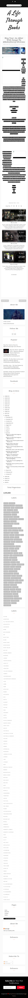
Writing (16, 596)
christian (13, 521)
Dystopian (6, 532)
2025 (6, 398)
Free (4, 710)
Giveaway (6, 537)
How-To (11, 548)
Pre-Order (17, 569)
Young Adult (7, 605)
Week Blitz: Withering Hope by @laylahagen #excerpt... (12, 452)
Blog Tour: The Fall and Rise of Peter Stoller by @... (15, 467)
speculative (18, 582)
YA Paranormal (15, 600)
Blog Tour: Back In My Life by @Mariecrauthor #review (12, 444)
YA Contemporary (8, 598)
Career (6, 519)
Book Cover (7, 512)
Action (6, 503)
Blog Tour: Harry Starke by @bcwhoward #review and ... (14, 441)
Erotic (16, 532)
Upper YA (13, 591)
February (8, 472)
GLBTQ (12, 537)
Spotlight (6, 584)
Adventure (12, 503)
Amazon (14, 108)
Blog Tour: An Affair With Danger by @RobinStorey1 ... (13, 435)
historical (19, 541)
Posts (6, 961)
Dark (10, 530)
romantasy (7, 578)
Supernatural (7, 587)
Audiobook (7, 507)
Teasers (13, 589)
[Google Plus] (14, 206)
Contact (6, 913)
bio (5, 510)
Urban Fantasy (7, 593)
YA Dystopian (18, 598)
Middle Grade (7, 559)
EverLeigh (7, 928)
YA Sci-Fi (14, 603)
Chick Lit (21, 519)
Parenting (6, 566)
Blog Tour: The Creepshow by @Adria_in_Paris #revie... (12, 455)
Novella (14, 564)
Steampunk (13, 584)
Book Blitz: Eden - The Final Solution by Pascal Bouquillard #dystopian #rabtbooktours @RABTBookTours (13, 367)
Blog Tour (17, 44)
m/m (11, 555)
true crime (7, 591)
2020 (6, 407)
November (8, 419)
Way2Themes (13, 993)
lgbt (20, 553)
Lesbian (16, 553)
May (7, 431)
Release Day (7, 575)
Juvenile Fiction (8, 553)
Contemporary (8, 525)
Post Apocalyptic (8, 569)
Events (6, 915)
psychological (13, 571)
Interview (14, 550)
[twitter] (15, 2)
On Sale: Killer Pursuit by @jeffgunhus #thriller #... (14, 461)
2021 (6, 405)
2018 (6, 411)
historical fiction (8, 544)
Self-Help (11, 582)
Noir (18, 562)
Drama (21, 530)
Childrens (6, 521)
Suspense (15, 587)
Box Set (14, 514)
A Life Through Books (14, 20)
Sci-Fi (5, 582)
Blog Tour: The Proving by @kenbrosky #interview (14, 447)
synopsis (6, 589)
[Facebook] (12, 206)
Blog (14, 191)
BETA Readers (19, 507)
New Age (13, 562)
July (7, 427)
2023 (6, 402)
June (7, 429)
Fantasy (5, 704)
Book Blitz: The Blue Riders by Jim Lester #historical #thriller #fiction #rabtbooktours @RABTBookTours (13, 360)
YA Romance (7, 603)
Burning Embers (8, 516)
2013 (6, 480)
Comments (7, 963)
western (15, 593)
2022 (6, 404)
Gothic (17, 537)
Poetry (12, 566)
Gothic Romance (8, 539)
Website (14, 185)
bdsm (12, 507)
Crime (5, 530)
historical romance (9, 546)
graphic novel (17, 539)
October (8, 421)
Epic (12, 532)
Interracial (7, 550)
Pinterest (14, 192)
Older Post (22, 300)
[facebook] (12, 2)
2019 (6, 409)
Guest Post (7, 541)
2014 (6, 478)
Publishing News (8, 573)
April (7, 432)
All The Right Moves (9, 505)
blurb (15, 510)
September (8, 423)
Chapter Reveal (13, 519)
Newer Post (5, 300)
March (7, 470)
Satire (21, 580)
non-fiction (7, 564)
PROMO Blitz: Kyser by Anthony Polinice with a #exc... (14, 464)
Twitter (14, 189)
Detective (15, 530)
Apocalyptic (19, 505)
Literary (6, 555)
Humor (17, 548)
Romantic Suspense (14, 45)
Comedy (17, 523)
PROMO (5, 571)
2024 (6, 400)
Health (13, 541)
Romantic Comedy (15, 578)
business (16, 516)
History (18, 546)
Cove (19, 528)
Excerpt (5, 702)
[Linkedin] (21, 206)
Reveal (13, 575)
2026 (6, 396)
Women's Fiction (8, 596)
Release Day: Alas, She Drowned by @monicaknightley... (13, 458)
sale (17, 580)
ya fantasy (7, 600)
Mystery (15, 559)
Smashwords (14, 112)
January (8, 474)
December (8, 417)
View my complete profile (8, 930)
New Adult (6, 562)
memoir (6, 557)
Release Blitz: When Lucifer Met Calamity (15, 449)
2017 (6, 413)
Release (16, 573)
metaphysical (13, 557)
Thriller (18, 589)
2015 (6, 476)
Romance (19, 575)
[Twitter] (16, 206)
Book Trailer (7, 514)
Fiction (5, 707)
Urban (18, 591)
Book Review (21, 44)
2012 (6, 482)
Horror (6, 548)
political (18, 566)
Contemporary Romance (10, 528)
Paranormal (21, 564)
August (7, 425)
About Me (7, 911)
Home (6, 910)
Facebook (14, 187)
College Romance (8, 523)
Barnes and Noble (14, 110)
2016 (6, 415)
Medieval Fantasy (18, 555)
